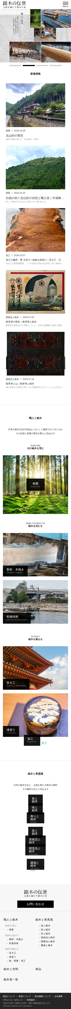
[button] (15, 65)
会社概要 (58, 996)
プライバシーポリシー (13, 1000)
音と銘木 (45, 933)
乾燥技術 (14, 943)
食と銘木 (45, 925)
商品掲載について (43, 996)
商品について (9, 996)
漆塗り (12, 957)
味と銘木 (45, 929)
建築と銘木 (47, 945)
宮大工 (12, 953)
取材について (25, 996)
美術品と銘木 (48, 937)
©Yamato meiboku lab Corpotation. (17, 1006)
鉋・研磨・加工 (17, 960)
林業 (11, 929)
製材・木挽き (16, 939)
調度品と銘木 (48, 941)
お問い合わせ (35, 904)
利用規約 (31, 1000)
